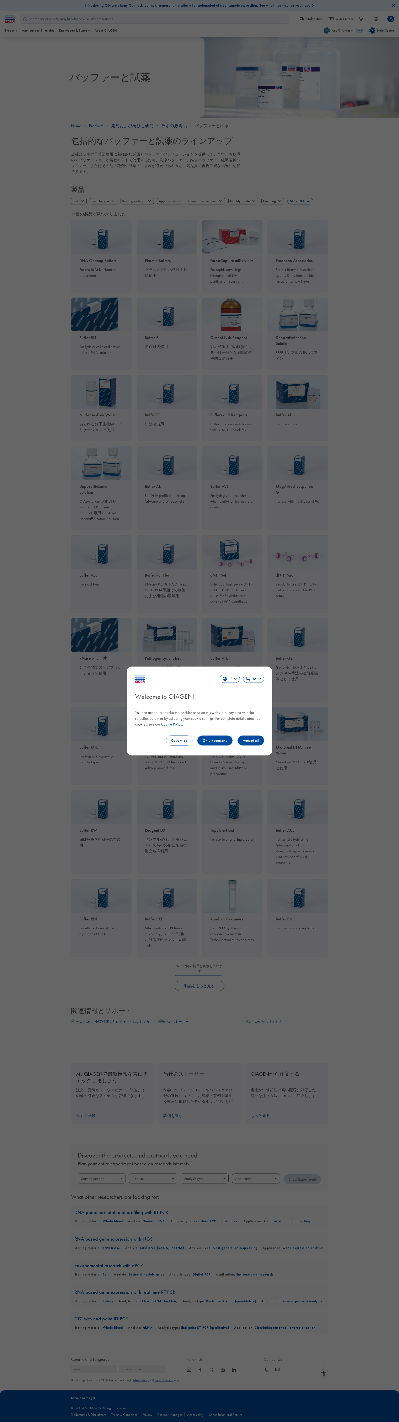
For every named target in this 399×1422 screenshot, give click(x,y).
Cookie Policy (171, 724)
